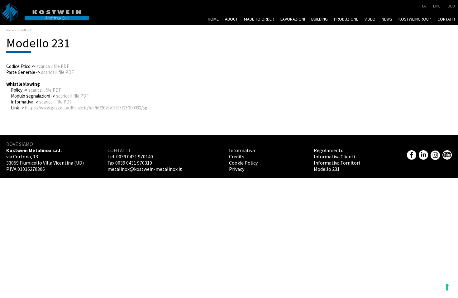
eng (437, 6)
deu (451, 6)
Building (319, 19)
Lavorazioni (292, 19)
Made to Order (259, 19)
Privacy (236, 169)
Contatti (446, 19)
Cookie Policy (243, 163)
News (387, 19)
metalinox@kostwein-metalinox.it (144, 169)
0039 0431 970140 (134, 156)
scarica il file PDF (52, 66)
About (231, 19)
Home (213, 19)
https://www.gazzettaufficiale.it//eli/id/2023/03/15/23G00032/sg (86, 108)
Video (370, 19)
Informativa (242, 150)
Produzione (346, 19)
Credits (236, 156)
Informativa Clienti (334, 156)
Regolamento (329, 150)
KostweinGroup (414, 19)
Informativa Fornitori (337, 163)
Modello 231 (327, 169)
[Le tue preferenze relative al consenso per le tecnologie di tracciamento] (447, 287)
